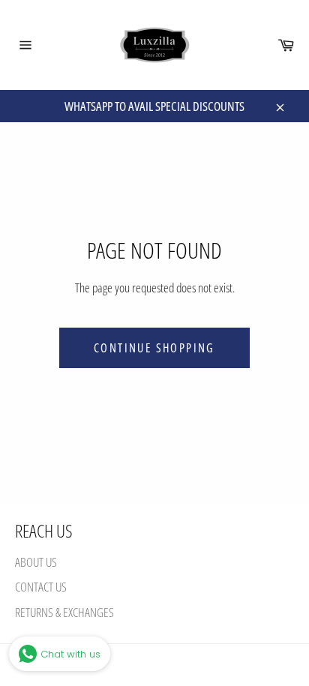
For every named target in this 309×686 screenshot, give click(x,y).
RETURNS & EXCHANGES (64, 612)
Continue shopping (154, 348)
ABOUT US (36, 562)
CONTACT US (41, 586)
